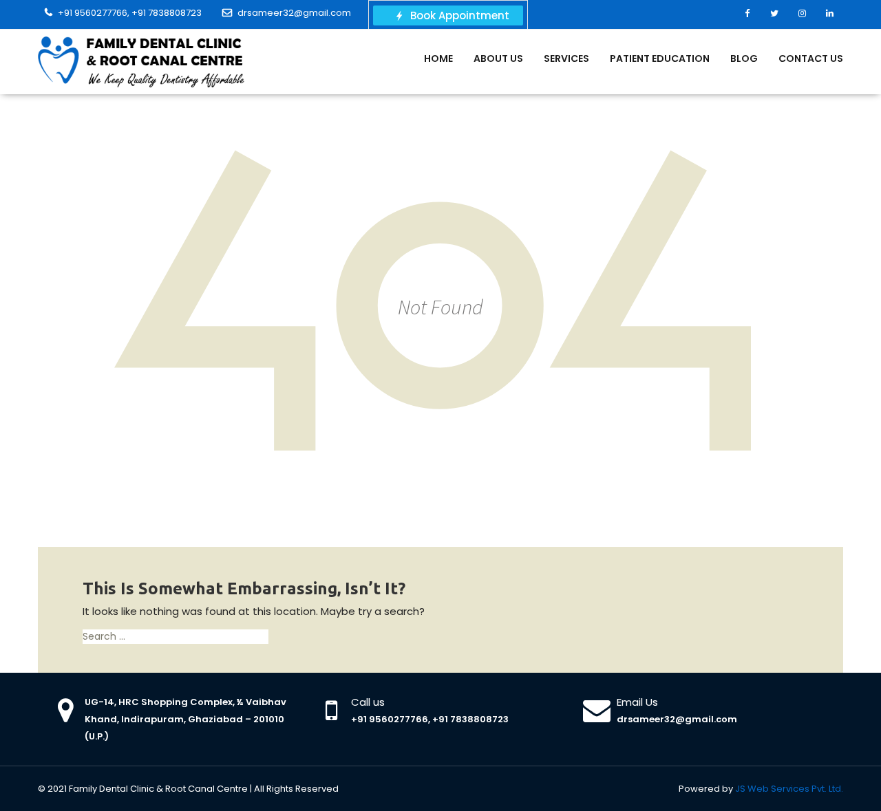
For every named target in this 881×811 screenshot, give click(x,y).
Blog (744, 58)
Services (566, 58)
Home (438, 58)
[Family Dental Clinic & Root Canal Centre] (141, 61)
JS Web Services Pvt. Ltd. (789, 788)
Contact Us (810, 58)
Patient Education (660, 58)
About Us (498, 58)
